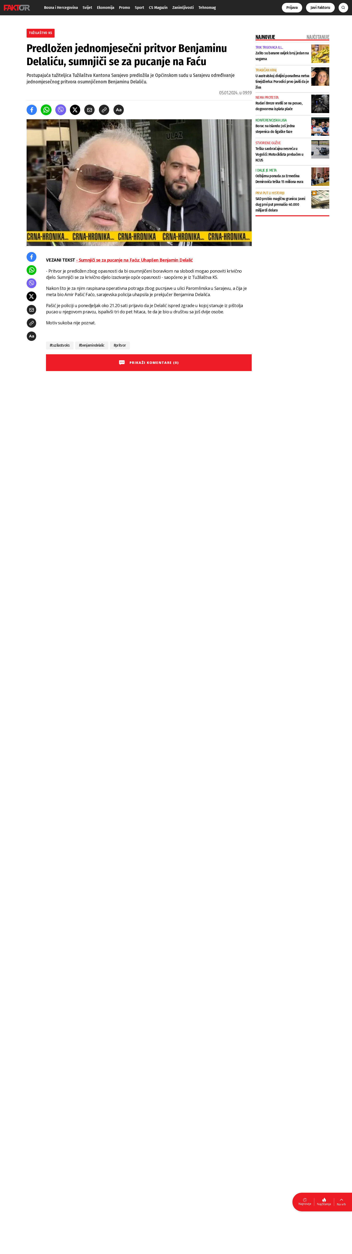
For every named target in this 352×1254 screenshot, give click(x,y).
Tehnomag (207, 7)
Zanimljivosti (183, 7)
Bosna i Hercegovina (61, 7)
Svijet (87, 7)
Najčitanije (324, 1204)
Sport (139, 7)
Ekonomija (105, 7)
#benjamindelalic (91, 345)
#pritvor (120, 345)
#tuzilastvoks (60, 345)
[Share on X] (75, 110)
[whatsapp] (46, 109)
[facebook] (32, 110)
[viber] (60, 109)
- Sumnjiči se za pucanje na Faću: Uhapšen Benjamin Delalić (134, 260)
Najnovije (305, 1204)
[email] (89, 109)
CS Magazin (158, 7)
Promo (124, 7)
